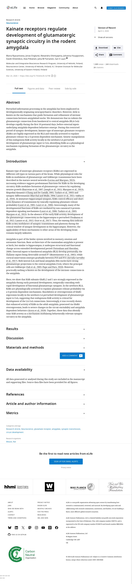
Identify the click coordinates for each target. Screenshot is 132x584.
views (99, 64)
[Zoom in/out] (9, 575)
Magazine (51, 7)
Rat (14, 441)
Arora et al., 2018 (36, 310)
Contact (11, 515)
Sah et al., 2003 (34, 267)
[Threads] (50, 528)
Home (32, 7)
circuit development (14, 432)
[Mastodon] (30, 528)
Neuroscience (12, 23)
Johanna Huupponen (73, 55)
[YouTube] (43, 528)
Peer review (54, 88)
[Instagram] (36, 528)
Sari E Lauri (60, 58)
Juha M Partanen (46, 58)
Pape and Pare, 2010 (53, 267)
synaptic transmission (70, 429)
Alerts (102, 8)
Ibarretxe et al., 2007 (33, 189)
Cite (119, 47)
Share (101, 54)
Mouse (9, 441)
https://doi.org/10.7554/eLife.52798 (35, 76)
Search (95, 8)
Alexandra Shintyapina (51, 55)
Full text (19, 88)
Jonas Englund (32, 55)
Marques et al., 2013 (73, 189)
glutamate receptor (42, 429)
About (75, 7)
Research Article (13, 20)
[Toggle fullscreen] (6, 575)
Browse (41, 7)
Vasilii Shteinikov (14, 58)
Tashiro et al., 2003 (64, 192)
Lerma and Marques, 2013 (61, 180)
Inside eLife (42, 506)
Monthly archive (45, 509)
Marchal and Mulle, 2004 (43, 195)
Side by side (70, 88)
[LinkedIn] (16, 528)
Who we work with (15, 509)
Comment (118, 55)
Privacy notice (66, 467)
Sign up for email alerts (66, 461)
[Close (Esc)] (1, 575)
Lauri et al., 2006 (44, 205)
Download (103, 47)
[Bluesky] (9, 528)
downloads (112, 64)
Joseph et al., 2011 (53, 189)
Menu (24, 7)
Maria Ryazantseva (15, 55)
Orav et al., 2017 (42, 220)
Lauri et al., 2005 (27, 205)
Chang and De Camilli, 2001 (40, 192)
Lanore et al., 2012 (65, 195)
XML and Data (43, 518)
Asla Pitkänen (30, 58)
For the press (43, 512)
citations (99, 67)
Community (64, 7)
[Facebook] (56, 528)
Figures (36, 88)
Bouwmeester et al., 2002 (63, 254)
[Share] (4, 575)
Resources (42, 515)
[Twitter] (23, 528)
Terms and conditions (17, 518)
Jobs (9, 506)
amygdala (56, 429)
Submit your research (116, 8)
